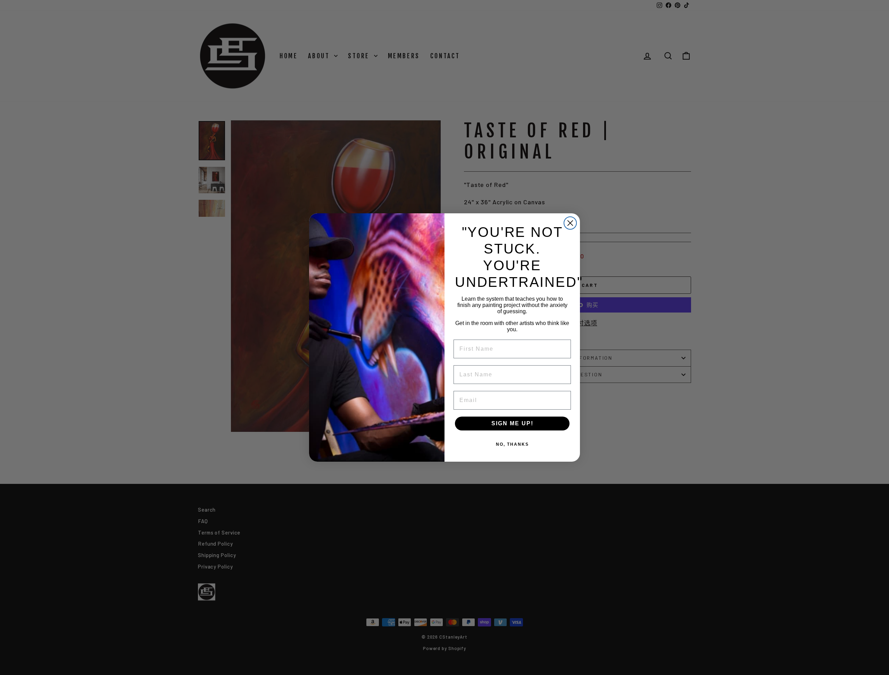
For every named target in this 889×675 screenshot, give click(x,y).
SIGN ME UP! (512, 423)
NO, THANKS (512, 444)
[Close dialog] (570, 223)
